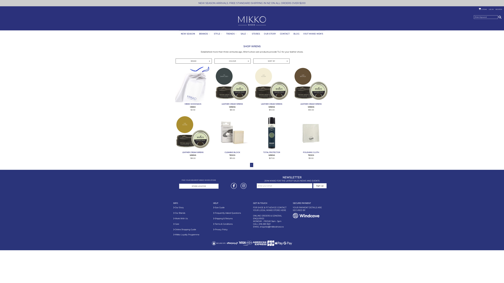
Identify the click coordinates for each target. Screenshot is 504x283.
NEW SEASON (188, 34)
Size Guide (219, 207)
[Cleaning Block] (232, 133)
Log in (491, 9)
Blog (296, 34)
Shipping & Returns (223, 218)
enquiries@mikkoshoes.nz (272, 227)
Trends (230, 34)
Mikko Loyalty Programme (186, 234)
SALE (243, 34)
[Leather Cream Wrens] (232, 84)
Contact (285, 34)
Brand (193, 61)
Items (484, 9)
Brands (203, 34)
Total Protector (271, 152)
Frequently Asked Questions (227, 213)
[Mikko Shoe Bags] (193, 84)
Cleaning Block (232, 152)
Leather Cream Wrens (232, 104)
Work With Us (181, 218)
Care (176, 224)
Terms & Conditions (223, 224)
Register (498, 9)
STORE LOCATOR (199, 186)
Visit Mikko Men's (313, 34)
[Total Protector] (271, 133)
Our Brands (179, 213)
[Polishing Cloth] (311, 133)
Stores (256, 34)
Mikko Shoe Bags (193, 104)
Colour (232, 61)
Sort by (271, 61)
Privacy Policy (221, 229)
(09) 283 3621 (265, 224)
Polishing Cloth (311, 152)
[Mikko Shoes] (252, 21)
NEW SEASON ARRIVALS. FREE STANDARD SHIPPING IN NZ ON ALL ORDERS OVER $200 (252, 3)
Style (217, 34)
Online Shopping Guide (185, 229)
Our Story (270, 34)
